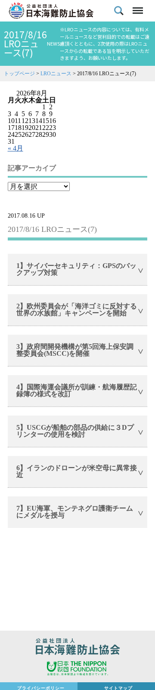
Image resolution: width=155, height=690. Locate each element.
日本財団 (77, 669)
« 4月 (15, 148)
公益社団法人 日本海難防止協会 (77, 648)
